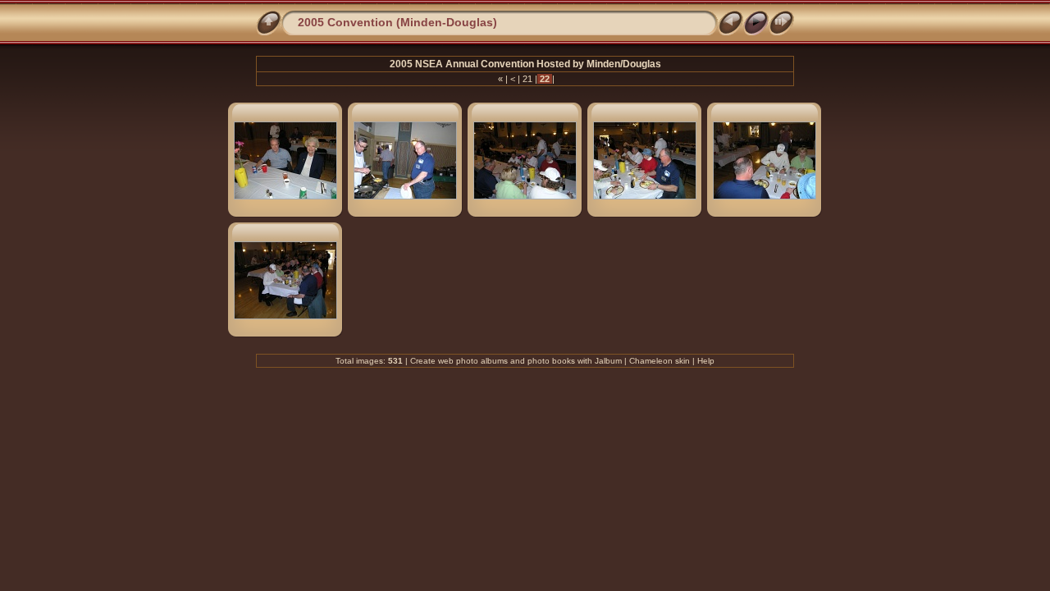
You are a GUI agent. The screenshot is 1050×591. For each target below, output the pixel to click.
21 (527, 79)
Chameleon (651, 360)
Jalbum (608, 360)
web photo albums (473, 360)
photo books (551, 360)
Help (705, 360)
